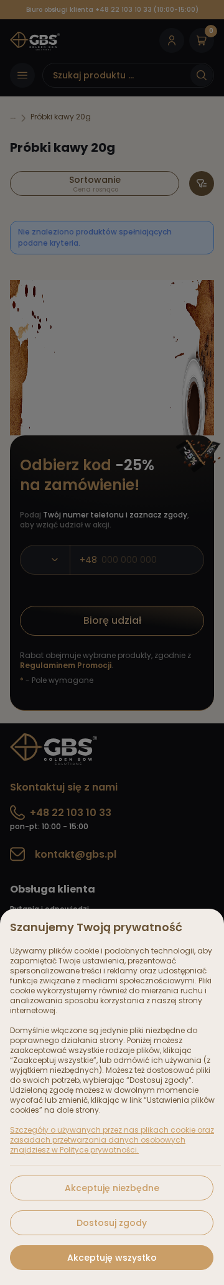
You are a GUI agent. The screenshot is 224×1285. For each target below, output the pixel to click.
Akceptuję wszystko (112, 1257)
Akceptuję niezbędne (112, 1188)
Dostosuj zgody (112, 1223)
